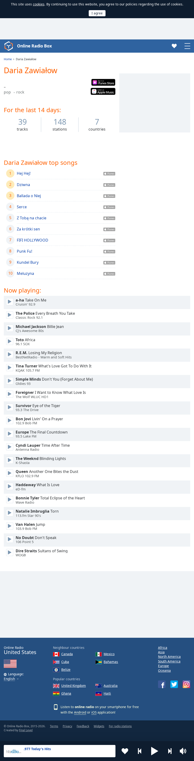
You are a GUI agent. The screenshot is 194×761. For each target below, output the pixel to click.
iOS (94, 712)
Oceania (164, 670)
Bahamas (111, 661)
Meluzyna (25, 273)
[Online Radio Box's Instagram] (186, 684)
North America (169, 656)
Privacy (67, 726)
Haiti (107, 693)
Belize (66, 669)
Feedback (83, 726)
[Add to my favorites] (125, 751)
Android (80, 712)
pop (8, 92)
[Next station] (169, 751)
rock (20, 92)
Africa (162, 647)
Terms (54, 726)
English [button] (9, 679)
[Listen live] (9, 301)
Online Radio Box (34, 46)
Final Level (26, 730)
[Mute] (184, 751)
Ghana (66, 693)
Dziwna (23, 184)
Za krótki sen (28, 229)
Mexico (109, 654)
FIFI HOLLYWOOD (32, 240)
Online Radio (20, 650)
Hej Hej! (24, 173)
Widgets (99, 726)
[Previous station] (140, 751)
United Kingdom (73, 685)
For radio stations (120, 726)
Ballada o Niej (29, 195)
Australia (111, 685)
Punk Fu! (24, 251)
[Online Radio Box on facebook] (162, 684)
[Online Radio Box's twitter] (174, 684)
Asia (161, 652)
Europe (163, 665)
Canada (67, 654)
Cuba (65, 661)
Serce (22, 206)
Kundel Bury (28, 262)
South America (169, 661)
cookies (38, 4)
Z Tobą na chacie (31, 218)
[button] (154, 751)
